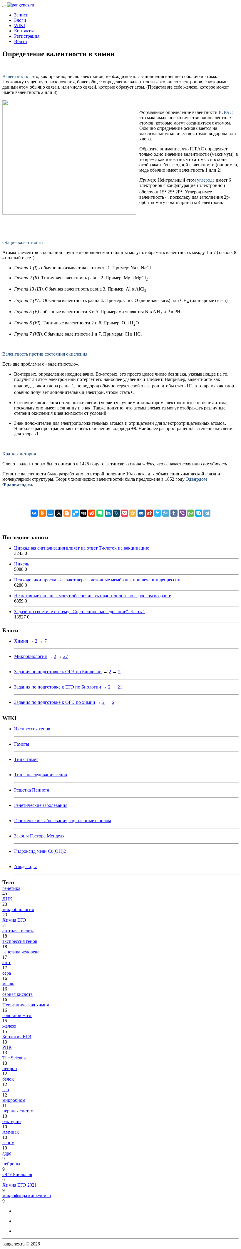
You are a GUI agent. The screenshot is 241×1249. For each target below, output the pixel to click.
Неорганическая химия (25, 1004)
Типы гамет (26, 759)
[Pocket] (124, 513)
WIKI (19, 25)
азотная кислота (18, 930)
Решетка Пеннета (31, 789)
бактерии (11, 1121)
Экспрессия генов (32, 728)
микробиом (13, 1100)
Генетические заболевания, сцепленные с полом (62, 820)
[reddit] (91, 513)
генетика (11, 888)
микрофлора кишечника (26, 1195)
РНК (7, 1047)
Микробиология (30, 656)
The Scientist (14, 1057)
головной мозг (17, 1015)
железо (9, 1026)
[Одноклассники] (42, 513)
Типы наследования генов (40, 774)
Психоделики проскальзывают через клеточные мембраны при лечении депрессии (97, 579)
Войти (20, 41)
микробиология (18, 909)
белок (8, 1079)
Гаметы (21, 744)
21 (120, 686)
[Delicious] (75, 513)
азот (6, 962)
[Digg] (83, 513)
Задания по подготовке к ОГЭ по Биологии (58, 671)
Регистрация (26, 36)
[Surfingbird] (157, 513)
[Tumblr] (174, 513)
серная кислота (17, 994)
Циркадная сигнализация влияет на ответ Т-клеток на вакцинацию (81, 547)
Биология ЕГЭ (16, 1036)
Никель (21, 563)
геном (8, 1142)
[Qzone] (132, 513)
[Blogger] (67, 513)
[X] (58, 513)
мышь (8, 983)
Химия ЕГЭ (14, 920)
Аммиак (10, 1131)
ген (5, 1089)
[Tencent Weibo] (165, 513)
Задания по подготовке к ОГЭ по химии (54, 702)
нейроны (11, 1163)
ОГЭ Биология (17, 1174)
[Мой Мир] (50, 513)
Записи (21, 14)
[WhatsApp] (190, 513)
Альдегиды (25, 866)
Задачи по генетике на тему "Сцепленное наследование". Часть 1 (79, 611)
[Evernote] (99, 513)
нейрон (9, 1068)
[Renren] (141, 513)
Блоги (20, 20)
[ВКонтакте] (34, 513)
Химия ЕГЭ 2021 (19, 1184)
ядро (6, 1153)
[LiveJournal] (116, 513)
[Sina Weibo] (149, 513)
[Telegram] (206, 513)
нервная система (19, 1110)
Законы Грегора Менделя (39, 835)
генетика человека (20, 951)
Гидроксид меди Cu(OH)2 (40, 851)
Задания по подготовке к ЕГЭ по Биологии (57, 686)
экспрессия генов (19, 941)
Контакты (24, 30)
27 (65, 656)
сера (6, 973)
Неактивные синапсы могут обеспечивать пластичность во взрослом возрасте (92, 595)
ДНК (7, 898)
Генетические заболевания (40, 805)
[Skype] (198, 513)
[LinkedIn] (108, 513)
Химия (21, 640)
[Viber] (182, 513)
